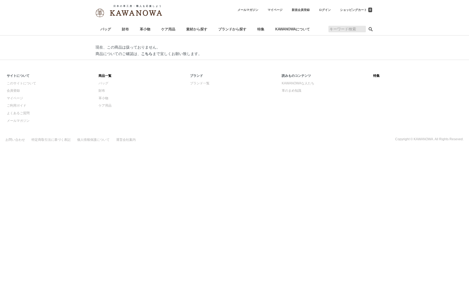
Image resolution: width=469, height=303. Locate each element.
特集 (260, 29)
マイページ (15, 98)
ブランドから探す (232, 29)
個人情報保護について (93, 140)
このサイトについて (21, 83)
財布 (125, 29)
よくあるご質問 (18, 113)
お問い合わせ (15, 140)
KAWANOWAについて (292, 29)
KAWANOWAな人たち (298, 83)
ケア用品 (168, 29)
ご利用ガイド (16, 105)
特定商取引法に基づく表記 (51, 140)
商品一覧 (105, 76)
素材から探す (196, 29)
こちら (147, 54)
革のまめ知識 (291, 91)
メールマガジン (18, 121)
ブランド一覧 (200, 83)
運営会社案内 (126, 140)
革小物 (145, 29)
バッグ (105, 29)
